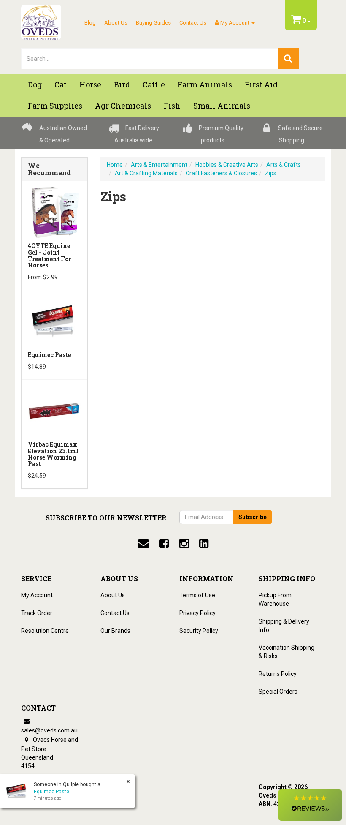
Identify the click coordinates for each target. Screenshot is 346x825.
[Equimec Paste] (54, 320)
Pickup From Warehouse (275, 599)
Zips (270, 173)
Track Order (36, 613)
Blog (90, 22)
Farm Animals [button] (205, 84)
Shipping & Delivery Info (284, 625)
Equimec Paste (49, 355)
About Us (115, 22)
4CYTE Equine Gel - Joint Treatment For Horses (49, 255)
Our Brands (115, 630)
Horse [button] (90, 84)
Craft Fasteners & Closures (221, 173)
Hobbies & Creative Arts (226, 164)
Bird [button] (122, 84)
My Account (37, 595)
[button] (310, 805)
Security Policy (198, 630)
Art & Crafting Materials (146, 173)
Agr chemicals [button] (123, 106)
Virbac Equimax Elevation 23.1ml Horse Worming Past (53, 454)
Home (115, 164)
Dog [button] (35, 84)
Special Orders (278, 691)
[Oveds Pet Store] (41, 19)
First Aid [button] (261, 84)
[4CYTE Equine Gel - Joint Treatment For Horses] (54, 211)
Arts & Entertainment (159, 164)
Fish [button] (172, 106)
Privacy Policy (197, 613)
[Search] (288, 58)
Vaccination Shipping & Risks (286, 651)
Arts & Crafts (283, 164)
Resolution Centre (45, 630)
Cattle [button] (154, 84)
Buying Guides (153, 22)
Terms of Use (197, 595)
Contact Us (192, 22)
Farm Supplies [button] (55, 106)
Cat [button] (60, 84)
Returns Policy (278, 673)
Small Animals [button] (221, 106)
